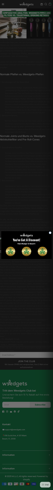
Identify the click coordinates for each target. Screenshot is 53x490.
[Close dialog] (50, 233)
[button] (10, 251)
